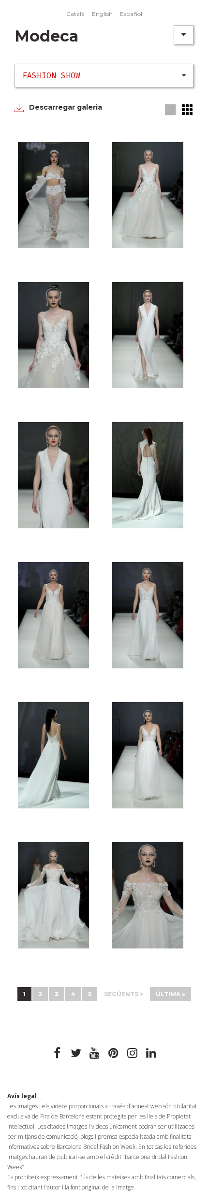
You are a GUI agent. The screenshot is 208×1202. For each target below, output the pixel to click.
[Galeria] (171, 110)
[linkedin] (151, 1053)
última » (170, 994)
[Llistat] (187, 109)
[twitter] (76, 1053)
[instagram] (132, 1053)
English (102, 13)
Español (131, 13)
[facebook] (57, 1053)
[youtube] (95, 1053)
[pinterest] (113, 1053)
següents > (123, 994)
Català (75, 13)
